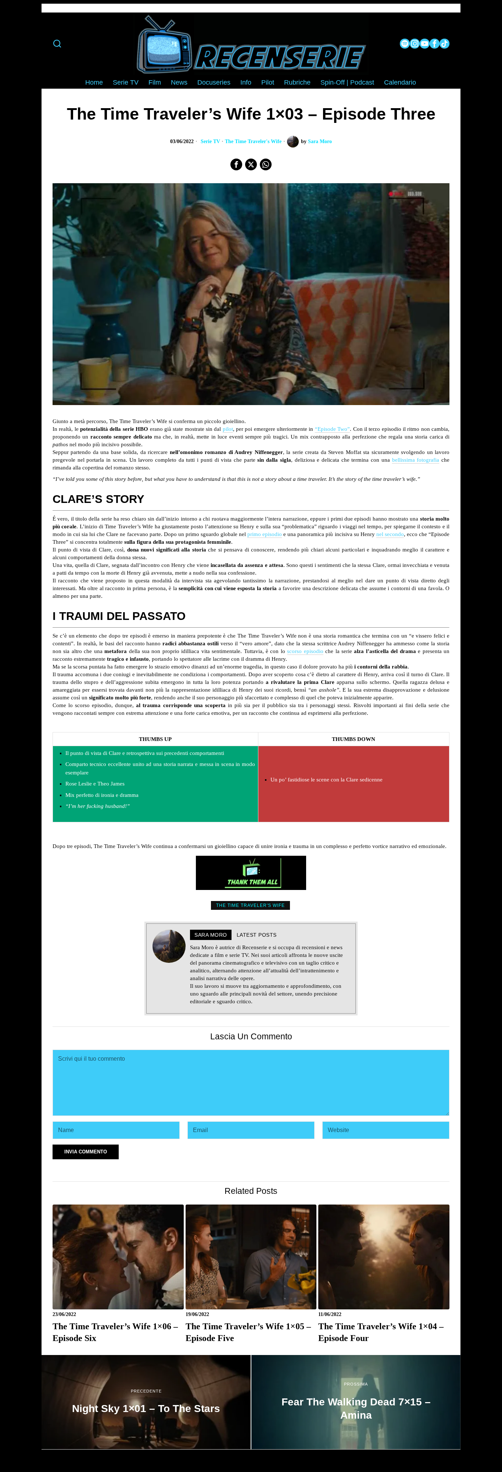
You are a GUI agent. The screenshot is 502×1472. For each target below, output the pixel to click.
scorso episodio (305, 651)
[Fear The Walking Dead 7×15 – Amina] (355, 1402)
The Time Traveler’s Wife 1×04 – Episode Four (381, 1332)
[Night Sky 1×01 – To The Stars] (146, 1402)
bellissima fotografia (416, 460)
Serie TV (210, 141)
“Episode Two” (332, 429)
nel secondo (390, 534)
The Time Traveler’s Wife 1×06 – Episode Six (115, 1332)
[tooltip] (405, 44)
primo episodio (264, 534)
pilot (228, 429)
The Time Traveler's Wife (253, 141)
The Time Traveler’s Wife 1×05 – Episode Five (248, 1332)
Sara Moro (320, 141)
